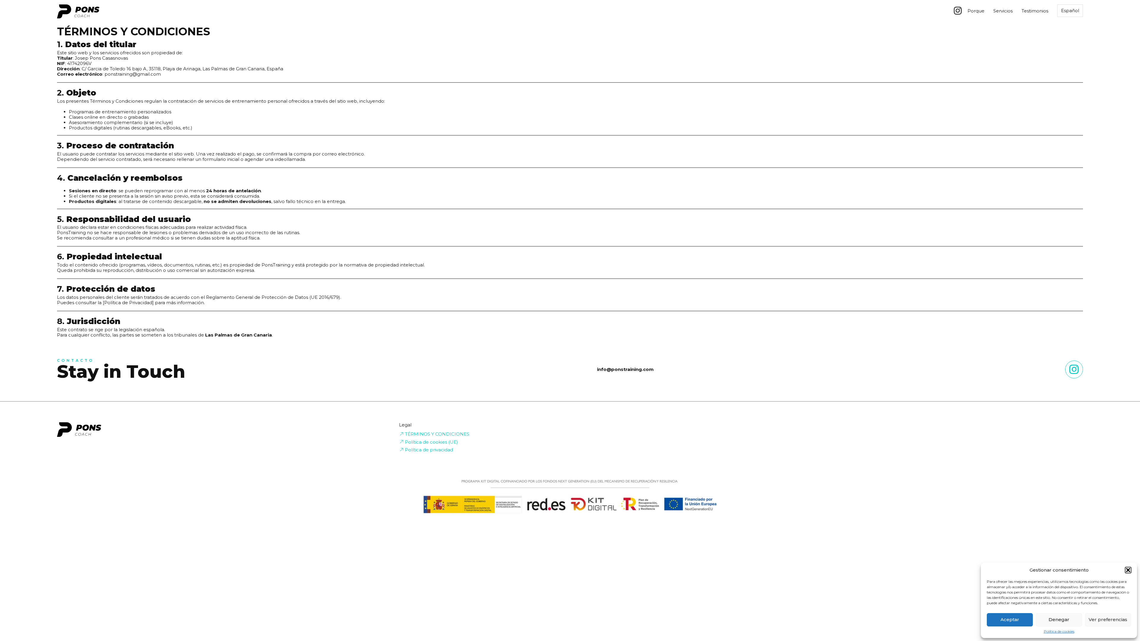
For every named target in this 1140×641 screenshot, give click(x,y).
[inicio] (78, 12)
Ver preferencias (1108, 619)
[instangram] (1074, 369)
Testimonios (1035, 11)
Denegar (1059, 619)
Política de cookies (1059, 631)
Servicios (1003, 11)
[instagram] (958, 10)
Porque (976, 11)
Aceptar (1009, 619)
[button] (1128, 570)
